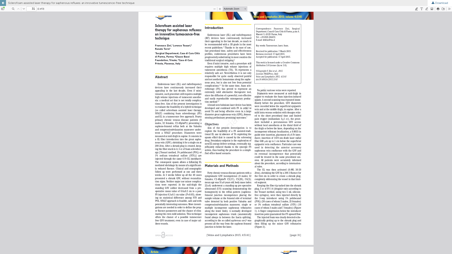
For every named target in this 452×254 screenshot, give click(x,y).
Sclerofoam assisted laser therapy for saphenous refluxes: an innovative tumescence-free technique (71, 3)
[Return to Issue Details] (3, 3)
